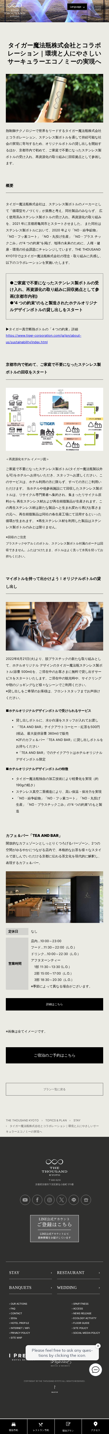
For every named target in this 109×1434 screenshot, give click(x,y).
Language (75, 6)
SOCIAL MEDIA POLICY (86, 1332)
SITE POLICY (80, 1328)
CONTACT (16, 1313)
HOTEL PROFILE (20, 1323)
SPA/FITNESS (80, 1303)
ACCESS (78, 1308)
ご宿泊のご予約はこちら (55, 1055)
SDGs (14, 1318)
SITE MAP (16, 1338)
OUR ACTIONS (19, 1303)
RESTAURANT (70, 1273)
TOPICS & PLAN (56, 1120)
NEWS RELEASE (82, 1313)
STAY (77, 1120)
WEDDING (67, 1287)
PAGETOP (54, 1392)
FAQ (13, 1308)
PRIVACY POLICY (20, 1332)
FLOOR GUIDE (81, 1323)
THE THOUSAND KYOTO (22, 1120)
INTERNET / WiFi (20, 1328)
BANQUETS (20, 1287)
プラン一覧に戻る (54, 1089)
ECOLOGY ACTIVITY (84, 1318)
